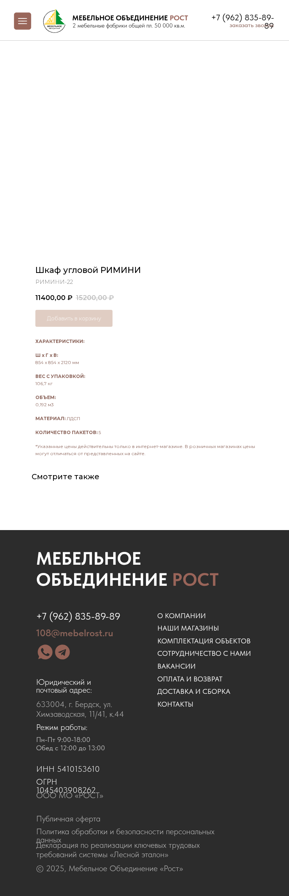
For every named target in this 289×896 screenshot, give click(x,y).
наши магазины (188, 628)
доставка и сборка (193, 691)
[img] (54, 21)
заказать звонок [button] (252, 25)
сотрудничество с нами (204, 653)
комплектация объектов (204, 641)
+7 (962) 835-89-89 (78, 616)
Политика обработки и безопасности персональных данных (125, 835)
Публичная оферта (68, 818)
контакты (175, 704)
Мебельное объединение (127, 568)
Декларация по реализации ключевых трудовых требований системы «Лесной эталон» (118, 849)
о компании (181, 615)
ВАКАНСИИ (176, 666)
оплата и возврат (189, 679)
